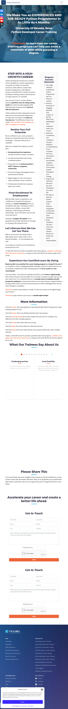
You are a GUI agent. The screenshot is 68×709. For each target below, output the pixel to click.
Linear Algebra (39, 668)
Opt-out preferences (16, 706)
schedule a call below (54, 251)
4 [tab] (29, 354)
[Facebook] (1, 11)
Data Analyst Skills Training (43, 641)
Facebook (40, 681)
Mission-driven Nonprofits (12, 653)
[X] (1, 24)
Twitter (40, 678)
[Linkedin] (1, 14)
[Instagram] (1, 17)
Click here (19, 43)
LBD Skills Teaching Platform (43, 671)
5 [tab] (31, 354)
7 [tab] (36, 354)
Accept (22, 702)
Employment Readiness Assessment (45, 665)
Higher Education (10, 647)
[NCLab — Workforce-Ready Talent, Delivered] (10, 2)
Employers (8, 644)
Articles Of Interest (10, 678)
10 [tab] (44, 354)
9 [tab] (41, 354)
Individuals (8, 641)
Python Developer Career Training (45, 656)
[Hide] (0, 27)
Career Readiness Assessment (43, 662)
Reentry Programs (10, 656)
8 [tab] (39, 354)
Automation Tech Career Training (44, 659)
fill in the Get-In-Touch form (19, 338)
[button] (42, 689)
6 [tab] (34, 354)
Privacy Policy (24, 706)
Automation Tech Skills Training (44, 647)
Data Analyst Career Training (43, 653)
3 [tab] (26, 354)
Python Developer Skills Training (44, 644)
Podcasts (8, 681)
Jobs (6, 684)
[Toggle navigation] (61, 2)
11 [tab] (46, 354)
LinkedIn (40, 684)
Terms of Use (30, 706)
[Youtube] (1, 20)
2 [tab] (24, 354)
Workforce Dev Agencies (12, 650)
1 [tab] (21, 354)
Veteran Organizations (11, 659)
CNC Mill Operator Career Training (45, 650)
